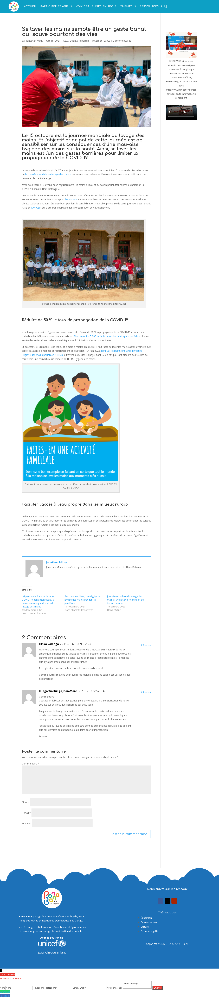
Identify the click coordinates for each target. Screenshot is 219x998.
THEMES (126, 6)
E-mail (26, 812)
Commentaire (30, 763)
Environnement (149, 922)
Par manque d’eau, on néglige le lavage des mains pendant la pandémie (82, 600)
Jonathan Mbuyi (34, 40)
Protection (96, 40)
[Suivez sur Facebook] (160, 901)
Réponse (146, 645)
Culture (145, 926)
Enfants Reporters (79, 40)
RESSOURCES (149, 6)
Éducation (146, 917)
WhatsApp (5, 991)
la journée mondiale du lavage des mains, (48, 174)
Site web (26, 823)
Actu (65, 40)
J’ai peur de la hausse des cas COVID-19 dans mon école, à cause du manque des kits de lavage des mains (38, 601)
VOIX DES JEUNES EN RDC (94, 6)
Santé (107, 40)
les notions (71, 199)
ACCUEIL (30, 6)
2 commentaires (122, 40)
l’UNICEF (35, 207)
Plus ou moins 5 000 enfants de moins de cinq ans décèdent (107, 336)
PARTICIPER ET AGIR (54, 6)
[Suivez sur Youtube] (174, 901)
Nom (26, 802)
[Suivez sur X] (167, 901)
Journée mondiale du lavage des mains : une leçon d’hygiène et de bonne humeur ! (125, 600)
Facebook (5, 995)
